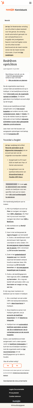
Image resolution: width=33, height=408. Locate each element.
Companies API (13, 134)
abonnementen (17, 76)
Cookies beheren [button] (15, 396)
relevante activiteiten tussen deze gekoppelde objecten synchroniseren (15, 121)
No (17, 365)
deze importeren (17, 303)
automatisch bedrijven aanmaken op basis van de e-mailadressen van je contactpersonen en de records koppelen (18, 330)
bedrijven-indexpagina (18, 344)
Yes (8, 365)
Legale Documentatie (16, 389)
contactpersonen (9, 114)
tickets (24, 114)
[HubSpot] (2, 2)
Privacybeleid (14, 393)
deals (18, 114)
